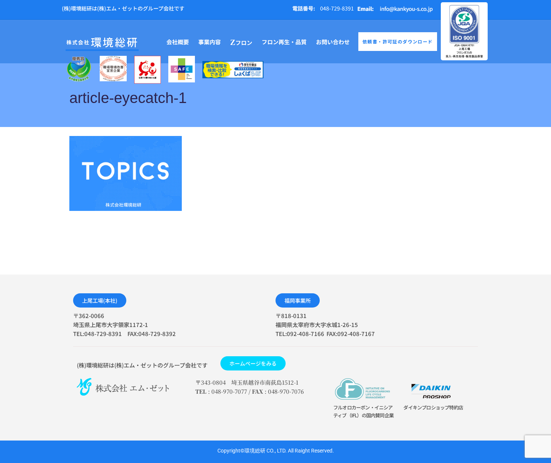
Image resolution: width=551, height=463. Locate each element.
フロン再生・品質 (284, 42)
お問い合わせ (333, 42)
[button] (99, 300)
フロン (241, 42)
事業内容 (209, 42)
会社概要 (177, 42)
